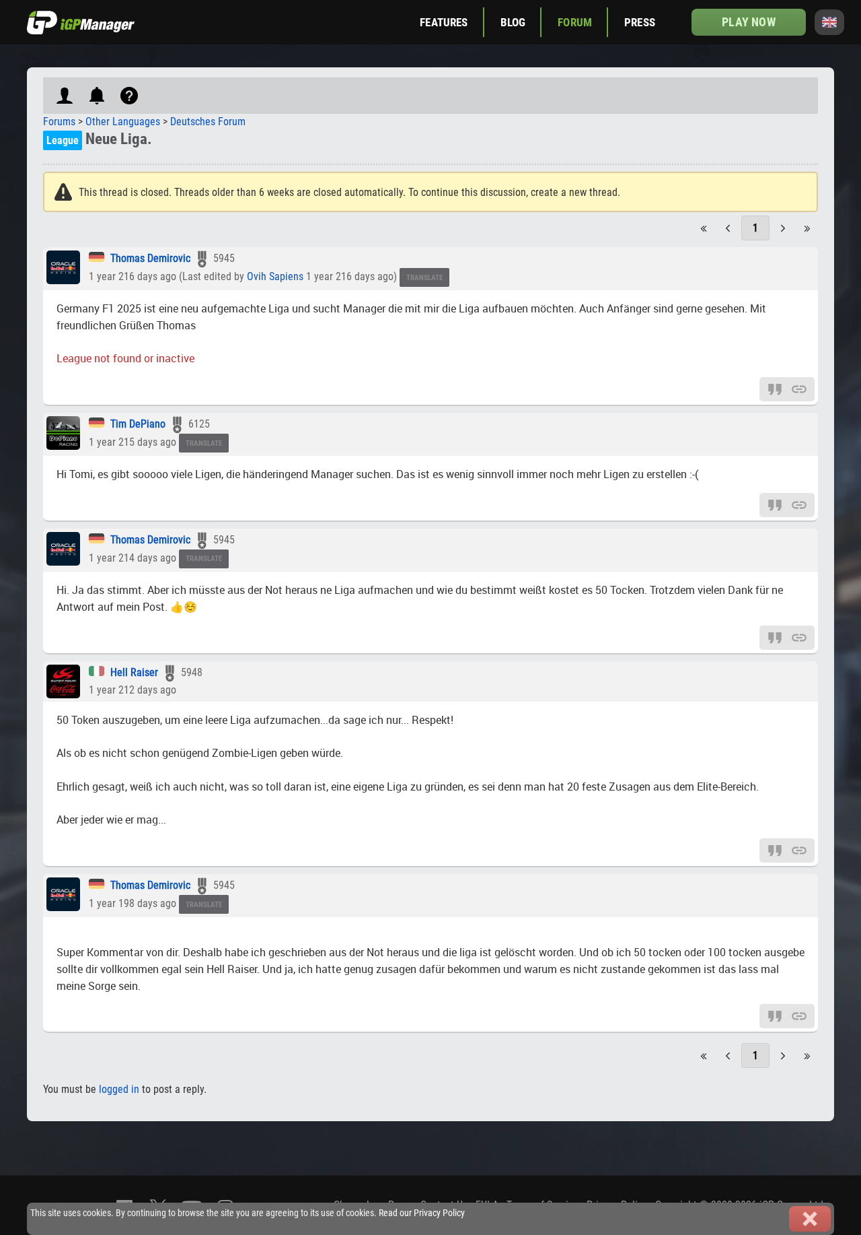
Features (443, 22)
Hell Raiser (134, 672)
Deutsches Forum (208, 121)
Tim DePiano (137, 424)
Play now (748, 22)
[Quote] (775, 388)
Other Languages (122, 121)
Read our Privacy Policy (422, 1213)
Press (639, 22)
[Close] (810, 1219)
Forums (59, 121)
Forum (575, 22)
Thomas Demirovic (150, 258)
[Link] (799, 388)
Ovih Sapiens (275, 276)
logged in (119, 1089)
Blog (513, 22)
